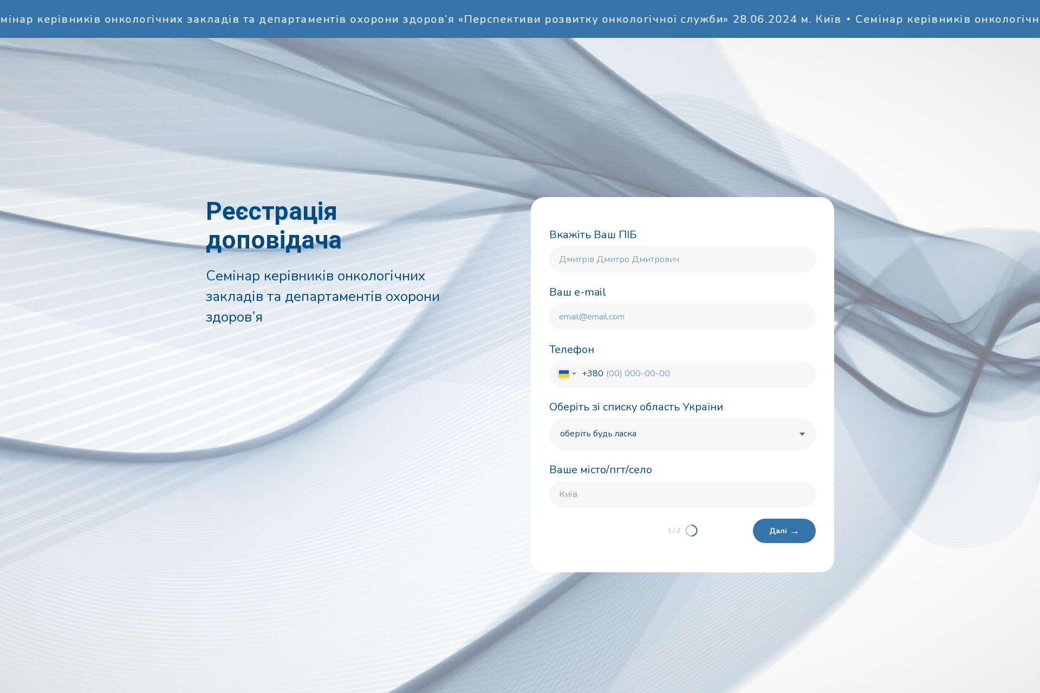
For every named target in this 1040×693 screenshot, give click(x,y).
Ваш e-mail (577, 292)
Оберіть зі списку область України (636, 407)
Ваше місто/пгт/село (600, 469)
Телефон (571, 349)
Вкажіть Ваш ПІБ (593, 234)
